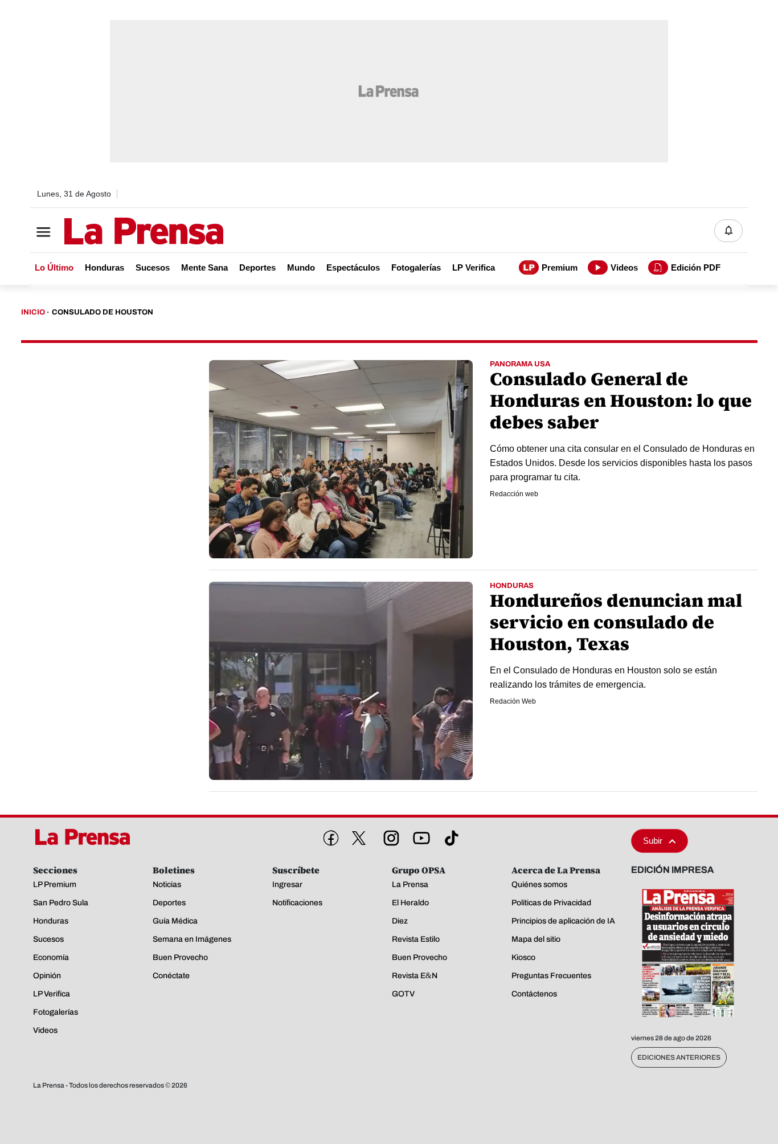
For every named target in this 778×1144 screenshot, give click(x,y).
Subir (652, 840)
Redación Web (513, 701)
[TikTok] (449, 836)
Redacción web (514, 494)
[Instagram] (389, 836)
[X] (359, 838)
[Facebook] (328, 836)
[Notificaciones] (728, 230)
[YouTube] (419, 836)
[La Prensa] (86, 837)
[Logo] (116, 232)
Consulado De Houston (102, 312)
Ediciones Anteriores (678, 1057)
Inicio (33, 312)
